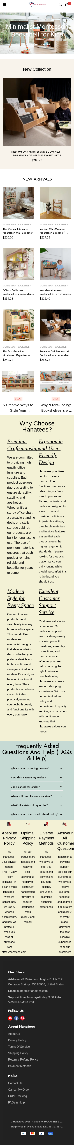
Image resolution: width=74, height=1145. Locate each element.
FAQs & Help (16, 1102)
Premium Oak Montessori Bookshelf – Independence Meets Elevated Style (37, 153)
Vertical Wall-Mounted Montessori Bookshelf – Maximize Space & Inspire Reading (55, 234)
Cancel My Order (19, 1089)
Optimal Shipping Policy (28, 838)
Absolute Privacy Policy (9, 838)
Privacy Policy (17, 1040)
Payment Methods (19, 1066)
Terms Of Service (19, 1046)
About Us (14, 1033)
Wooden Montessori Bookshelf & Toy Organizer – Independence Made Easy (55, 295)
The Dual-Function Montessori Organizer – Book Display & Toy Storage (16, 357)
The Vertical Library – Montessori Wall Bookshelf (18, 231)
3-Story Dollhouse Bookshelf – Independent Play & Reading (17, 293)
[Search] (60, 4)
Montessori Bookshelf (17, 224)
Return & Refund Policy (23, 1059)
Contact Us (15, 1083)
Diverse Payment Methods (46, 838)
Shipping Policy (18, 1053)
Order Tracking (17, 1096)
